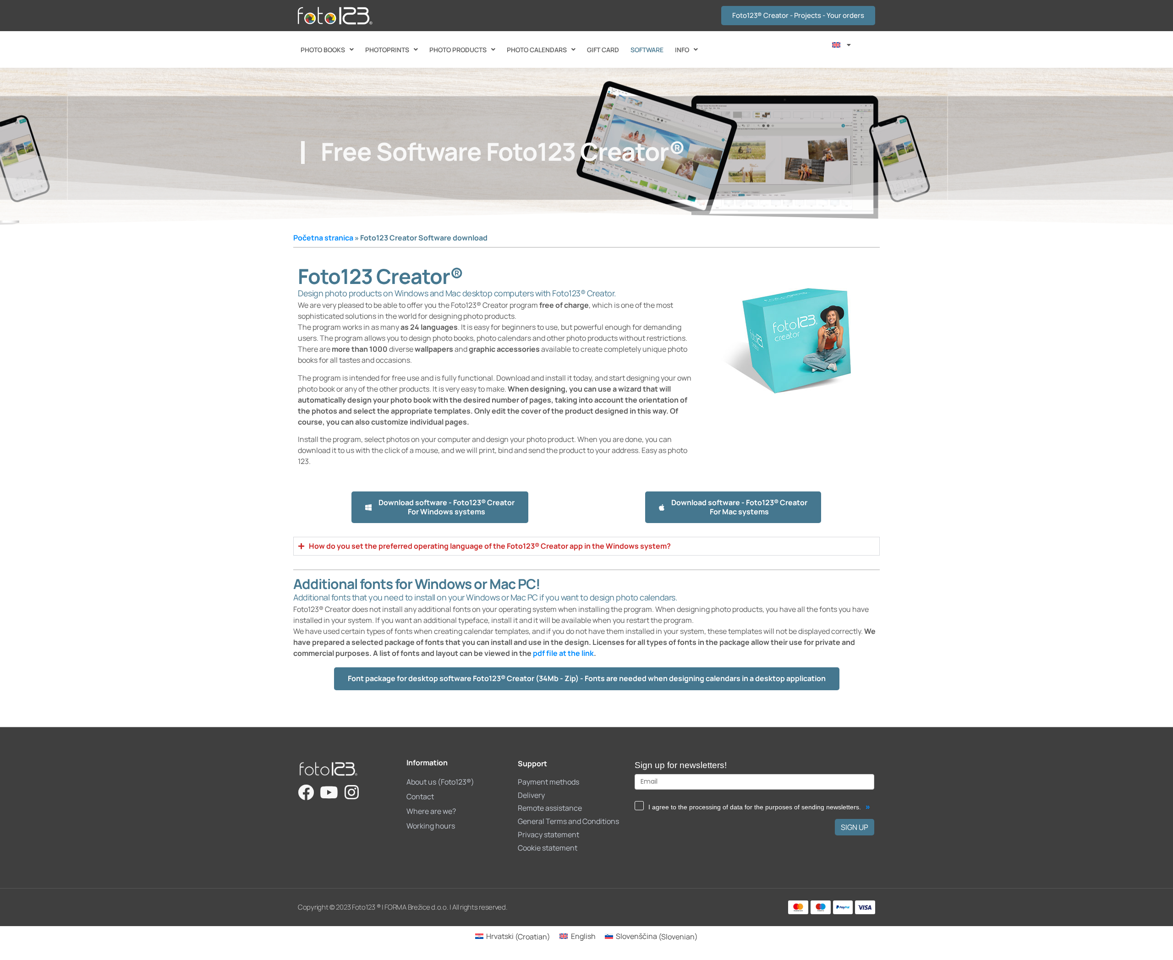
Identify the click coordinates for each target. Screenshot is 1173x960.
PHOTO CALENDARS (537, 49)
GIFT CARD (603, 49)
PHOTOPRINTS (387, 49)
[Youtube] (329, 792)
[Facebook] (306, 792)
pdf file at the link (563, 653)
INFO (682, 49)
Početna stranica (323, 238)
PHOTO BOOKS (323, 49)
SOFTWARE (646, 49)
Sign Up (854, 827)
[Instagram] (352, 792)
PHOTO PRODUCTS (458, 49)
